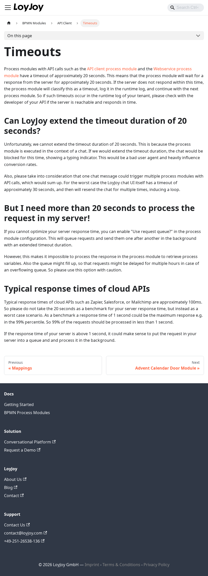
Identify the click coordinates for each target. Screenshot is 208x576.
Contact (11, 495)
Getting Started (19, 404)
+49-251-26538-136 (22, 541)
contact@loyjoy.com (23, 533)
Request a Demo (20, 450)
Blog (8, 487)
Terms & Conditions (121, 564)
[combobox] (185, 8)
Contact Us (14, 525)
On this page (19, 35)
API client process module (112, 69)
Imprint (92, 564)
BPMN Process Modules (27, 412)
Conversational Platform (27, 442)
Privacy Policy (156, 564)
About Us (13, 479)
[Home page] (9, 23)
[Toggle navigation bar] (8, 7)
